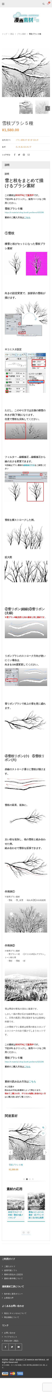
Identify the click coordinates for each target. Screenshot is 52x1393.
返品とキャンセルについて (15, 1313)
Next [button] (46, 74)
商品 (12, 34)
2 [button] (26, 1179)
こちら (27, 217)
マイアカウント (10, 1337)
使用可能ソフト (10, 1270)
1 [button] (24, 1179)
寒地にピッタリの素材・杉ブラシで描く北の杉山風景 (36, 1215)
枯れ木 (25, 147)
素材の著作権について (13, 1278)
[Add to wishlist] (43, 1133)
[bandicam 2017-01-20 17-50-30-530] (42, 107)
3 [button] (29, 1179)
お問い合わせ (9, 1333)
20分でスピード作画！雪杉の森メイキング (15, 1215)
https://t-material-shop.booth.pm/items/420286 (24, 212)
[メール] (29, 155)
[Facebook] (14, 155)
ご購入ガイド (9, 1266)
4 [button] (32, 1179)
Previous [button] (4, 108)
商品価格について (11, 1317)
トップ (4, 34)
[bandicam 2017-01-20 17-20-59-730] (26, 107)
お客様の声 (8, 1298)
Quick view (43, 1127)
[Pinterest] (24, 155)
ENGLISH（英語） (12, 1341)
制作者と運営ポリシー (13, 1294)
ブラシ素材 (21, 34)
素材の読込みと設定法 (13, 1274)
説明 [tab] (7, 165)
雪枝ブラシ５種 (16, 1165)
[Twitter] (19, 155)
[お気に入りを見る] (48, 4)
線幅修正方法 (29, 465)
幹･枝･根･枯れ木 (31, 140)
